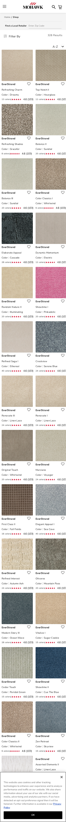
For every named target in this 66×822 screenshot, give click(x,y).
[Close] (62, 777)
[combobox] (59, 46)
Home (7, 17)
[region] (33, 797)
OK (33, 815)
